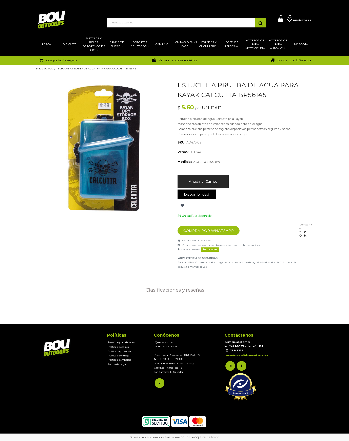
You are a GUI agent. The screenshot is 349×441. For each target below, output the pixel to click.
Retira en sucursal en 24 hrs (178, 60)
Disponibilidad (196, 194)
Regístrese (302, 20)
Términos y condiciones (121, 342)
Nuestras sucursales (166, 346)
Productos (44, 68)
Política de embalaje (119, 359)
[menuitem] (47, 44)
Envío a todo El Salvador (294, 60)
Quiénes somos (163, 342)
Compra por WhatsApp (208, 230)
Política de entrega (118, 355)
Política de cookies (118, 346)
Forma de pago (117, 364)
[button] (182, 206)
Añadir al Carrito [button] (203, 181)
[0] (279, 20)
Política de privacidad (120, 351)
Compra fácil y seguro (61, 60)
